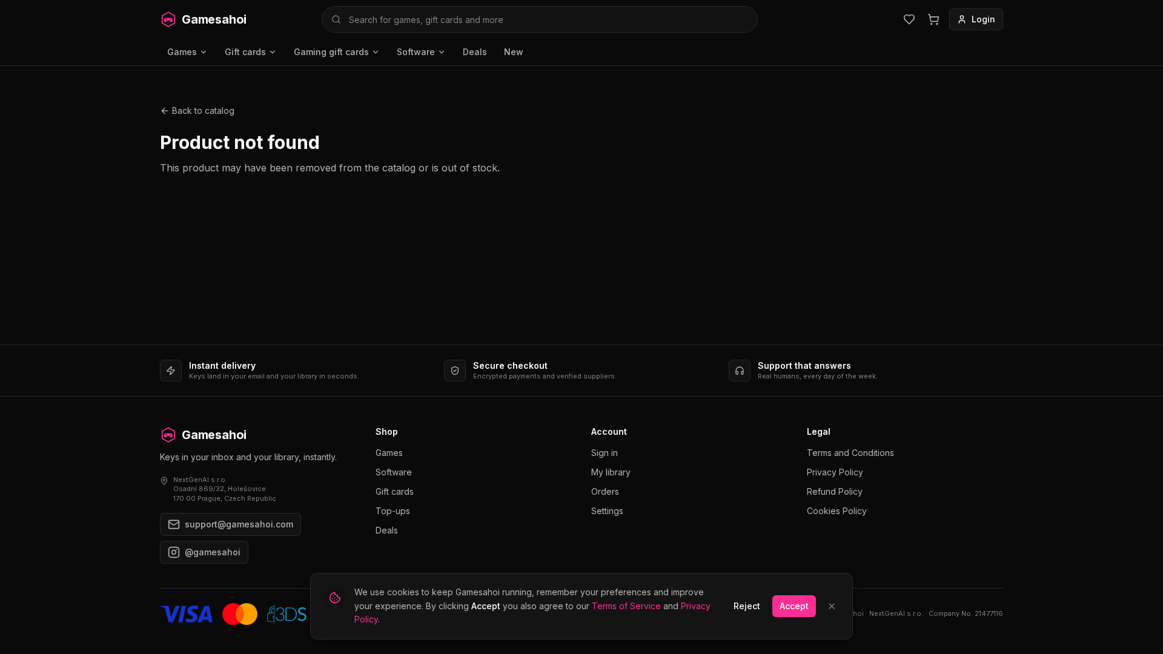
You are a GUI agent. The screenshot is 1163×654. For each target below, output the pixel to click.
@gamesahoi (212, 552)
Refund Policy (835, 491)
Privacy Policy (835, 472)
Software (416, 52)
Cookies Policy (837, 511)
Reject (747, 606)
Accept (794, 606)
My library (611, 472)
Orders (605, 491)
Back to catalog (203, 110)
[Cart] (933, 19)
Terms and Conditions (850, 453)
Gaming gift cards (331, 52)
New (513, 52)
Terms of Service (626, 606)
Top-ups (393, 511)
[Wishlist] (909, 19)
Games (182, 52)
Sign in (604, 453)
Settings (607, 511)
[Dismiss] (831, 606)
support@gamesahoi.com (239, 524)
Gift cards (245, 52)
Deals (475, 52)
